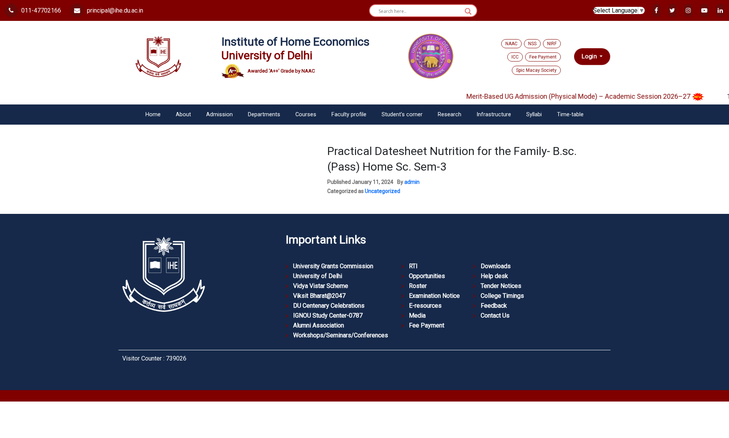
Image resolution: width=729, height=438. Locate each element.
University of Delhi (317, 276)
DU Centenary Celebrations (328, 305)
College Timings (502, 295)
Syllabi (534, 114)
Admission (219, 114)
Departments (264, 114)
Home (153, 114)
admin (412, 182)
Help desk (494, 276)
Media (417, 315)
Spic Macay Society (536, 70)
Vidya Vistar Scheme (320, 285)
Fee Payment (543, 57)
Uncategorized (382, 191)
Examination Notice (434, 295)
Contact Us (495, 315)
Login (590, 56)
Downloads (496, 266)
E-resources (425, 305)
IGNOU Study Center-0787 (328, 315)
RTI (413, 266)
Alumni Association (318, 325)
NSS (532, 43)
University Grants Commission (333, 266)
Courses (305, 114)
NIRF (552, 43)
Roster (418, 285)
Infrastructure (494, 114)
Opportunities (427, 276)
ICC (515, 57)
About (183, 114)
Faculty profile (348, 114)
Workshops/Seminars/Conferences (340, 335)
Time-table (570, 114)
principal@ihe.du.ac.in (114, 10)
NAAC (511, 43)
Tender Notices (501, 285)
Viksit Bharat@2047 (319, 295)
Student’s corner (402, 114)
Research (449, 114)
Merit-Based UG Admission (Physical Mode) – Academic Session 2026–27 (571, 96)
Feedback (494, 305)
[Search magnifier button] (468, 11)
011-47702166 (40, 10)
